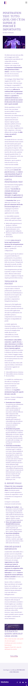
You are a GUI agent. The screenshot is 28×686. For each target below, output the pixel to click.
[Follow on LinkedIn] (26, 682)
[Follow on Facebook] (17, 682)
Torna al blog (14, 656)
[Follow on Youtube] (23, 682)
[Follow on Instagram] (20, 682)
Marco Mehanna (9, 32)
